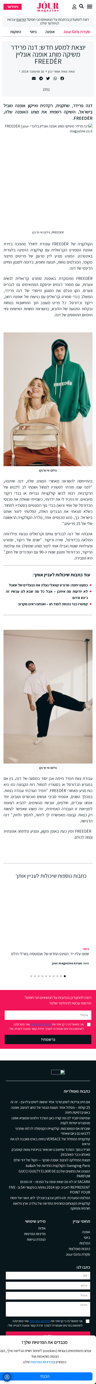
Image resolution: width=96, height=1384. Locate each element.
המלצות (84, 1243)
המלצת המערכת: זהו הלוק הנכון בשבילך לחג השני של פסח (50, 1197)
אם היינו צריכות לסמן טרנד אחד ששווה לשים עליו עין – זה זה (50, 1101)
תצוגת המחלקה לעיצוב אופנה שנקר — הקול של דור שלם (52, 1160)
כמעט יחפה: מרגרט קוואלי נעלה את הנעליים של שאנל (48, 585)
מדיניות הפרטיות (41, 1024)
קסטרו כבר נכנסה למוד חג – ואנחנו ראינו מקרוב (53, 604)
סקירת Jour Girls (76, 31)
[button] (90, 6)
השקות (15, 31)
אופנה (50, 31)
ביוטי (33, 31)
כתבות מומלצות (79, 1248)
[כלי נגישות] (7, 1377)
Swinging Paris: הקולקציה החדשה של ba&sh (58, 1165)
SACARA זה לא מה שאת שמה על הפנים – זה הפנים (55, 1181)
